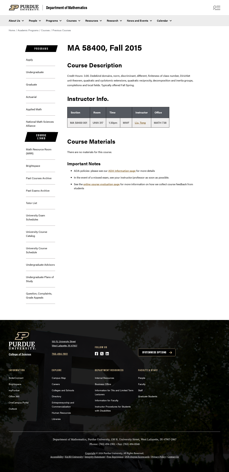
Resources (91, 20)
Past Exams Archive (37, 190)
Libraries (56, 419)
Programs (52, 20)
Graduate (31, 84)
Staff (140, 390)
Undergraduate (35, 72)
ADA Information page (122, 171)
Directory (56, 396)
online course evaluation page (101, 184)
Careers (56, 384)
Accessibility (56, 456)
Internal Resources (104, 377)
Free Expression (115, 456)
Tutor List (31, 203)
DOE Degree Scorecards (137, 456)
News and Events (137, 20)
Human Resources (61, 412)
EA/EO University (74, 456)
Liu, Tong (140, 123)
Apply (29, 60)
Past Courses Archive (38, 178)
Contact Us (173, 456)
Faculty (142, 384)
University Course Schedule (36, 250)
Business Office (103, 384)
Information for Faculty (106, 400)
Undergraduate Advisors (40, 265)
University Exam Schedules (35, 217)
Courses (72, 20)
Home (12, 30)
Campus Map (59, 377)
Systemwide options (154, 352)
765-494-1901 (60, 354)
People (33, 20)
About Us (14, 20)
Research (112, 20)
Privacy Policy (158, 456)
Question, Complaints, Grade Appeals (39, 295)
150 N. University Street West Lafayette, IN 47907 (64, 343)
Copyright (90, 453)
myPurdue (14, 390)
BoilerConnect (16, 377)
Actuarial (31, 97)
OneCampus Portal (18, 402)
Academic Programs (28, 30)
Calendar (162, 20)
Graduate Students (147, 396)
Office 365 (14, 396)
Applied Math (34, 109)
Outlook (13, 408)
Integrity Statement (95, 456)
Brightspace (33, 166)
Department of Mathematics (66, 7)
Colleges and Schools (63, 390)
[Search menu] (216, 8)
